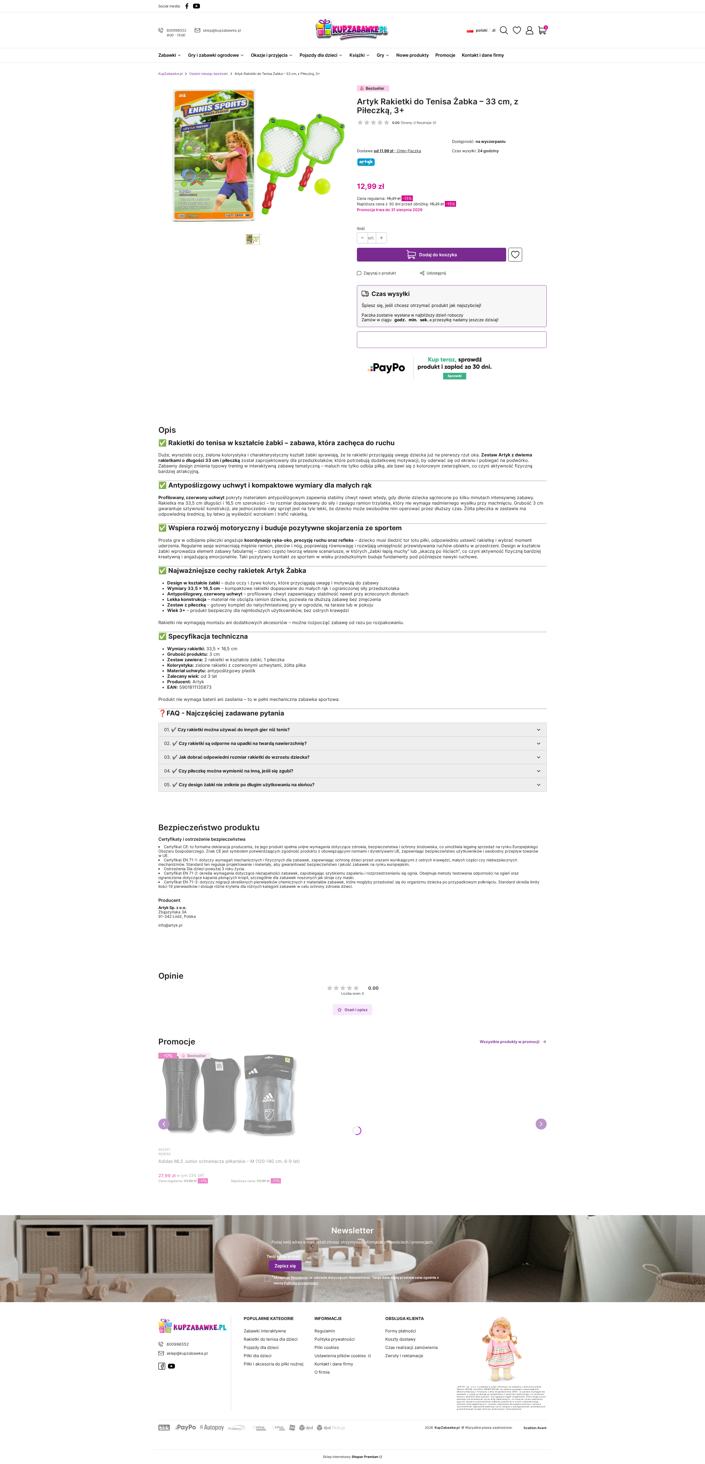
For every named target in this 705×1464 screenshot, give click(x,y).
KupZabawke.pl (170, 74)
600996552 (176, 30)
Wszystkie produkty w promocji (509, 1041)
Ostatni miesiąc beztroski (208, 74)
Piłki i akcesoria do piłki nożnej (273, 1364)
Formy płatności (400, 1331)
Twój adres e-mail (283, 1256)
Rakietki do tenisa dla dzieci (271, 1339)
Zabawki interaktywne (265, 1331)
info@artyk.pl (170, 925)
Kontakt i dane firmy (333, 1364)
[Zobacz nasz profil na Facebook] (186, 6)
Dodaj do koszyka (438, 254)
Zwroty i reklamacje (404, 1355)
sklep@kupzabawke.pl (222, 30)
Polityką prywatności (301, 1283)
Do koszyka (224, 1191)
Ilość (361, 228)
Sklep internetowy (350, 1457)
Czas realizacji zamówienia (411, 1347)
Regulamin (299, 1277)
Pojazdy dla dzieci (261, 1347)
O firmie (322, 1372)
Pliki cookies (326, 1347)
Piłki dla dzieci (258, 1355)
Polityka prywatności (334, 1339)
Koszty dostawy (400, 1339)
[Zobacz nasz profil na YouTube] (196, 6)
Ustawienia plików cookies (340, 1355)
